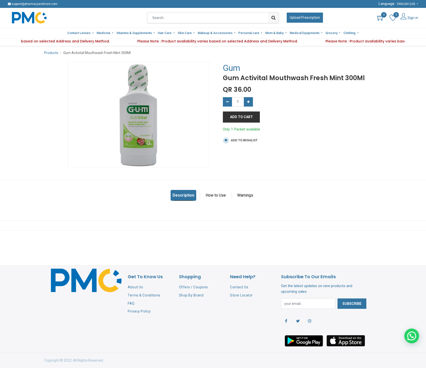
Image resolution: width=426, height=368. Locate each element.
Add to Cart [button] (241, 117)
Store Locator (241, 295)
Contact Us (239, 287)
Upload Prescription (305, 17)
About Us (135, 287)
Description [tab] (183, 195)
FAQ (131, 303)
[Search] (273, 18)
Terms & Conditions (144, 295)
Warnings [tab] (245, 195)
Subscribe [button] (351, 304)
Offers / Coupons (193, 287)
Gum (231, 68)
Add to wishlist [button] (244, 140)
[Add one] (248, 102)
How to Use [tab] (216, 195)
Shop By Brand (191, 295)
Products (51, 53)
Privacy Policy (139, 311)
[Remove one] (227, 102)
